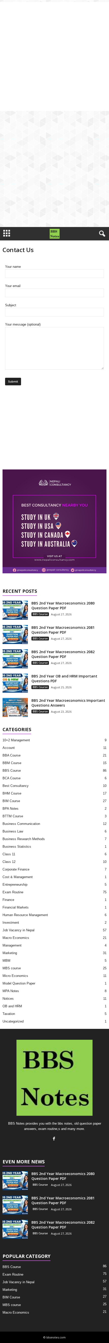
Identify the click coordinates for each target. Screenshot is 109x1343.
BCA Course (12, 778)
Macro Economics (16, 938)
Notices (8, 998)
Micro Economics (15, 976)
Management (12, 945)
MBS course (12, 968)
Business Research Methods (24, 839)
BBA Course (12, 755)
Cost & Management (18, 877)
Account (9, 748)
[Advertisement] (54, 56)
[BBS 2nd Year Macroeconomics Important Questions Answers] (15, 707)
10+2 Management (16, 740)
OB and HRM (12, 1006)
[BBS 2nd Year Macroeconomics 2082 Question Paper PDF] (15, 658)
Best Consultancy (16, 786)
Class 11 (9, 854)
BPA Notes (11, 808)
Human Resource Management (25, 915)
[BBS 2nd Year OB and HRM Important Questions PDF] (15, 683)
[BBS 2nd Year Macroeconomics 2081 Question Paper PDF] (15, 634)
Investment (11, 922)
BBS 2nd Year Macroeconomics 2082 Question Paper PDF (63, 654)
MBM (6, 960)
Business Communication (21, 824)
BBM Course (12, 763)
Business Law (13, 831)
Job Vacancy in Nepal (18, 930)
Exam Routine (13, 892)
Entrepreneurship (15, 884)
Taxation (9, 1014)
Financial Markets (16, 907)
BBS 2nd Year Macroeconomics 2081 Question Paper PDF (63, 630)
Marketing (10, 953)
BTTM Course (13, 816)
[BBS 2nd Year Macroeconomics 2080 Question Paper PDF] (15, 610)
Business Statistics (17, 846)
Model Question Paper (19, 983)
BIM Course (11, 801)
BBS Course (40, 614)
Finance (8, 900)
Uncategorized (13, 1021)
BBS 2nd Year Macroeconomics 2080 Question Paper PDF (63, 605)
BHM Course (12, 793)
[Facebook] (54, 1139)
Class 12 (9, 862)
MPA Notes (11, 991)
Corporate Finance (16, 869)
